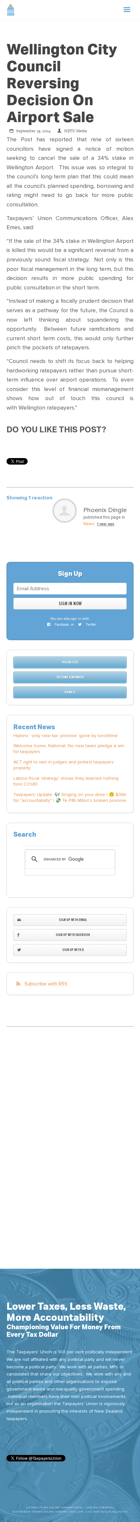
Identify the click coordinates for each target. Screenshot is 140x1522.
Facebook (61, 624)
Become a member (70, 677)
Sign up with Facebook (73, 934)
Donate (70, 692)
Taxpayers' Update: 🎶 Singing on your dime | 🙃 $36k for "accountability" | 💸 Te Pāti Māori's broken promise (69, 797)
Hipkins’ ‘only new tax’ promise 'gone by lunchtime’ (66, 735)
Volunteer (70, 662)
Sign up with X (73, 949)
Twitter (90, 624)
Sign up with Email (73, 919)
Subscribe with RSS (45, 984)
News (88, 523)
